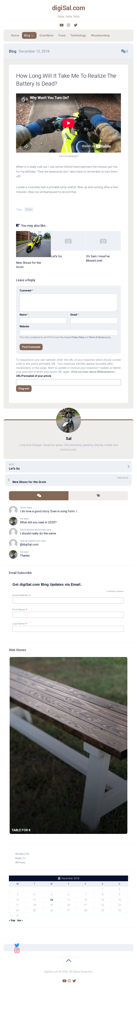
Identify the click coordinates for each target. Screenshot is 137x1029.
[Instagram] (68, 25)
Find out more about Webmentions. (93, 371)
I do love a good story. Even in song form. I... (49, 511)
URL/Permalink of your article (33, 376)
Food (62, 35)
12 (51, 899)
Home (15, 35)
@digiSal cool (29, 544)
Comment (26, 290)
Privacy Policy (77, 337)
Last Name (19, 623)
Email (74, 314)
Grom (29, 209)
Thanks (25, 555)
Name (24, 314)
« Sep (12, 920)
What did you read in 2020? (38, 522)
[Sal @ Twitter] (16, 945)
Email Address (21, 595)
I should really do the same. (38, 533)
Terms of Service (97, 337)
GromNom (46, 35)
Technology (78, 35)
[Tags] (98, 495)
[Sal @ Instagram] (16, 950)
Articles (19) (22, 853)
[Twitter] (75, 25)
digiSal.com (68, 8)
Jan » (20, 920)
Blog (27, 35)
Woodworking (100, 35)
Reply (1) (20, 858)
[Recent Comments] (38, 495)
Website (24, 326)
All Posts (20, 862)
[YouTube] (61, 25)
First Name (19, 609)
